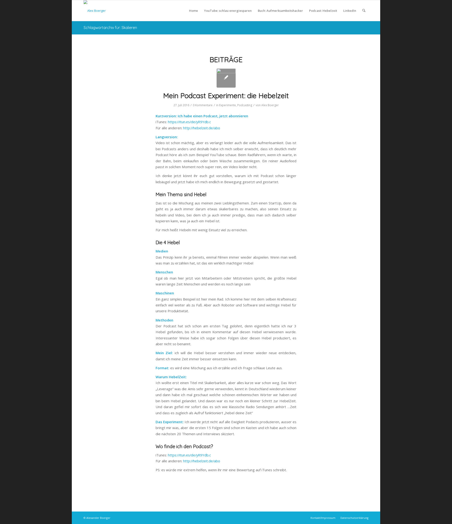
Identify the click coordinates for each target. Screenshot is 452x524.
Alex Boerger (270, 105)
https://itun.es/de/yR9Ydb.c (189, 121)
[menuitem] (193, 10)
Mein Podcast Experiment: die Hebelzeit (226, 95)
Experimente (227, 105)
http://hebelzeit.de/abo (201, 128)
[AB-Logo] (95, 10)
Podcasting (244, 105)
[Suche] (363, 10)
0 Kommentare (203, 105)
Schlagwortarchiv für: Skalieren (110, 27)
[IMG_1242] (226, 78)
